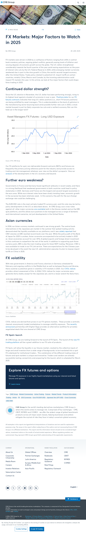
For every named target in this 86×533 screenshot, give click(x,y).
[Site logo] (7, 2)
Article (14, 397)
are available (39, 209)
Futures (47, 394)
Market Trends (56, 394)
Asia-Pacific (29, 468)
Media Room (10, 461)
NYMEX (67, 459)
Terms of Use (58, 516)
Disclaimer (28, 516)
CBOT (66, 456)
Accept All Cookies (37, 529)
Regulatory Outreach (53, 468)
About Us (9, 452)
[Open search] (78, 2)
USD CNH (9, 401)
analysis (9, 174)
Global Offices (30, 452)
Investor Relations (12, 468)
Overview (48, 452)
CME (66, 452)
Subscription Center (13, 472)
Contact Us (10, 476)
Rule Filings (49, 465)
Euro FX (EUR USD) (39, 397)
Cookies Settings (21, 529)
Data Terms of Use (69, 516)
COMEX (67, 463)
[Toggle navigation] (83, 2)
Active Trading (39, 394)
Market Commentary (26, 394)
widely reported (65, 231)
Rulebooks (48, 456)
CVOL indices (70, 269)
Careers (9, 465)
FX (19, 397)
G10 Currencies (26, 397)
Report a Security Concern (63, 518)
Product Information (69, 394)
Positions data (63, 97)
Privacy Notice (37, 516)
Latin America (30, 459)
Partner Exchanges (32, 456)
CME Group (14, 394)
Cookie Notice (48, 516)
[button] (43, 136)
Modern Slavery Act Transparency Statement (39, 518)
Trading (8, 397)
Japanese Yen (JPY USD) (55, 397)
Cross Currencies (70, 397)
